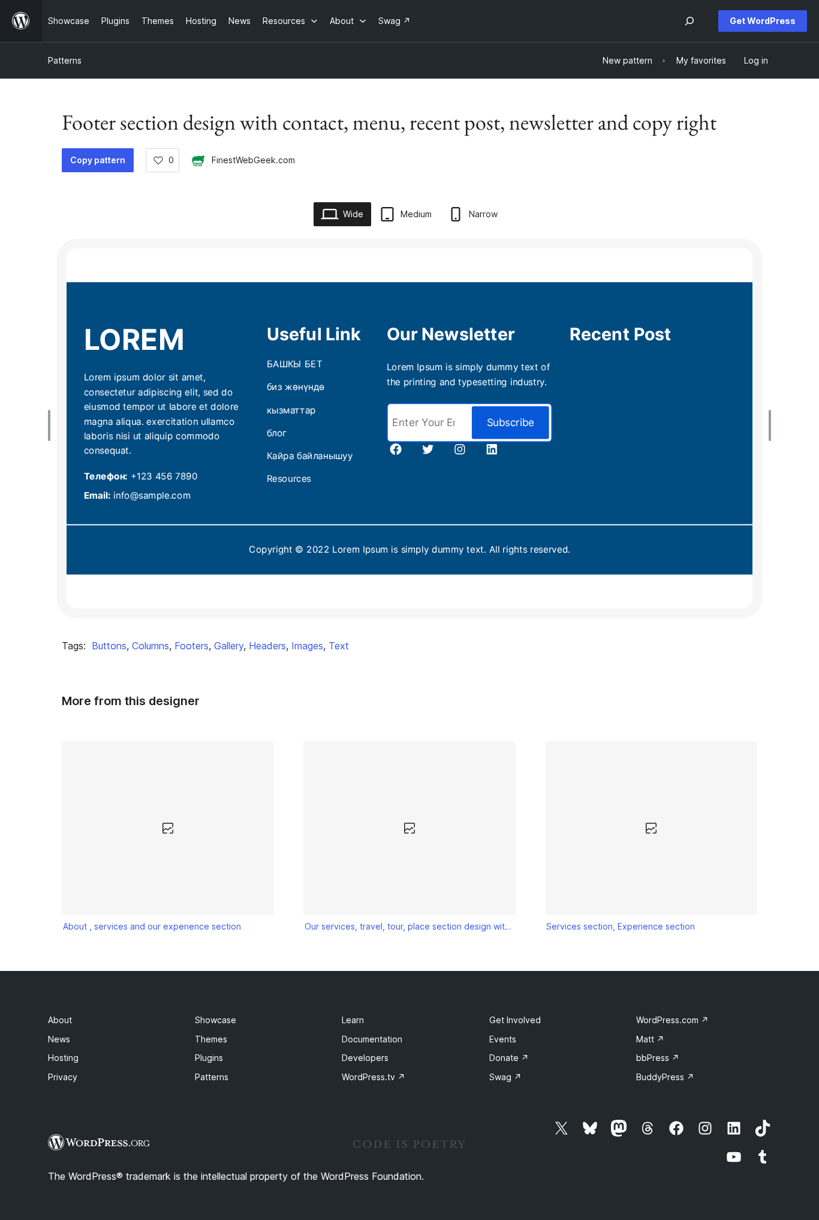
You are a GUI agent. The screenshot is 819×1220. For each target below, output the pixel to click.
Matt (650, 1039)
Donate (509, 1058)
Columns (150, 646)
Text (339, 646)
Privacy (62, 1077)
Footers (191, 646)
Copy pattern (97, 160)
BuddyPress (665, 1077)
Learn (353, 1020)
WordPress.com (672, 1020)
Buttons (109, 646)
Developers (365, 1058)
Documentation (372, 1039)
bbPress (657, 1058)
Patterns (65, 60)
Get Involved (515, 1020)
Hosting (63, 1058)
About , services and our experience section (152, 926)
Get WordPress (763, 21)
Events (502, 1039)
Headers (267, 646)
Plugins (209, 1058)
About (60, 1020)
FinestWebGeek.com (253, 160)
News (59, 1039)
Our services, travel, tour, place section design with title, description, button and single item (409, 926)
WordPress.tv (373, 1077)
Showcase (215, 1020)
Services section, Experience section (620, 926)
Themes (211, 1039)
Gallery (228, 646)
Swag (505, 1077)
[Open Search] (689, 21)
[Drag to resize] (52, 425)
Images (307, 646)
